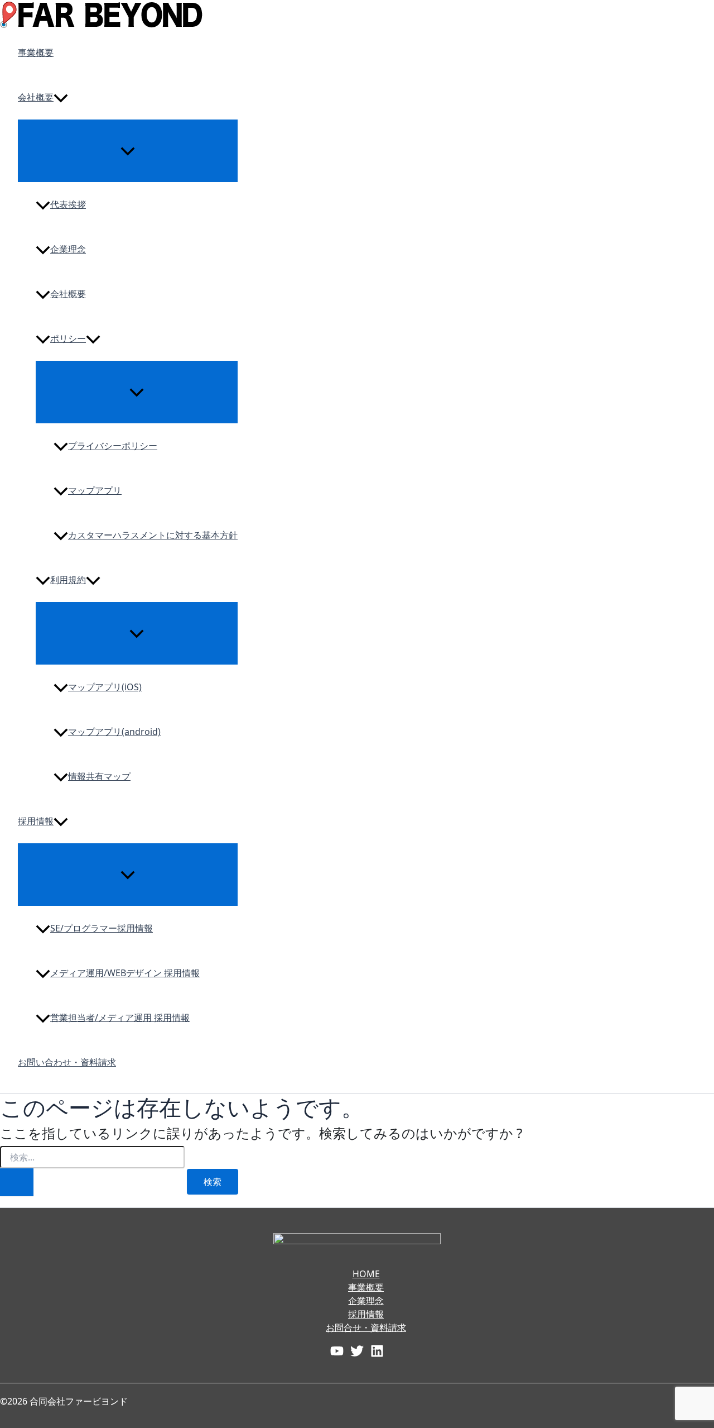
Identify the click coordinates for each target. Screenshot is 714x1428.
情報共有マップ (99, 776)
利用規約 (68, 580)
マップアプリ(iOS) (105, 687)
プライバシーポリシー (112, 446)
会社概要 (36, 97)
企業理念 (68, 249)
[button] (61, 97)
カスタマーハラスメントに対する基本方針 (153, 535)
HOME (366, 1274)
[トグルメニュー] (128, 150)
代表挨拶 (68, 204)
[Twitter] (357, 1350)
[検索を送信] (16, 1182)
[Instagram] (377, 1350)
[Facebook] (337, 1350)
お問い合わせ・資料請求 (67, 1062)
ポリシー (68, 338)
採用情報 (36, 821)
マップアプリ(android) (114, 731)
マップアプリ (95, 490)
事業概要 (36, 52)
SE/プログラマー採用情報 (101, 928)
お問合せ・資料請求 (366, 1327)
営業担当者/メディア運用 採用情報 (120, 1017)
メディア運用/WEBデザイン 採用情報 (125, 973)
